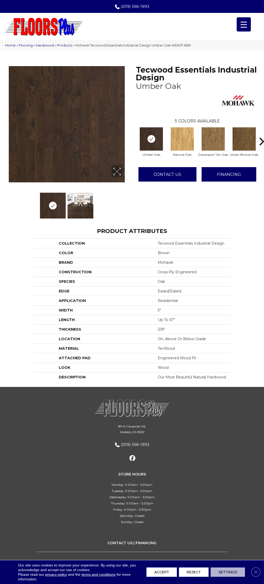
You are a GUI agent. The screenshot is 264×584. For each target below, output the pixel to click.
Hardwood (45, 45)
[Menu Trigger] (244, 24)
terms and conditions (98, 574)
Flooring (26, 45)
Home (10, 45)
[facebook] (132, 459)
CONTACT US (120, 543)
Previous (7, 203)
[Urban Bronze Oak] (244, 139)
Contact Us (167, 174)
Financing (229, 174)
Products (64, 45)
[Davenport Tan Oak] (213, 139)
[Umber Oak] (151, 139)
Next (125, 203)
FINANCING (146, 543)
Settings (227, 572)
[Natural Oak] (182, 139)
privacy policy (56, 574)
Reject (194, 572)
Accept (161, 572)
